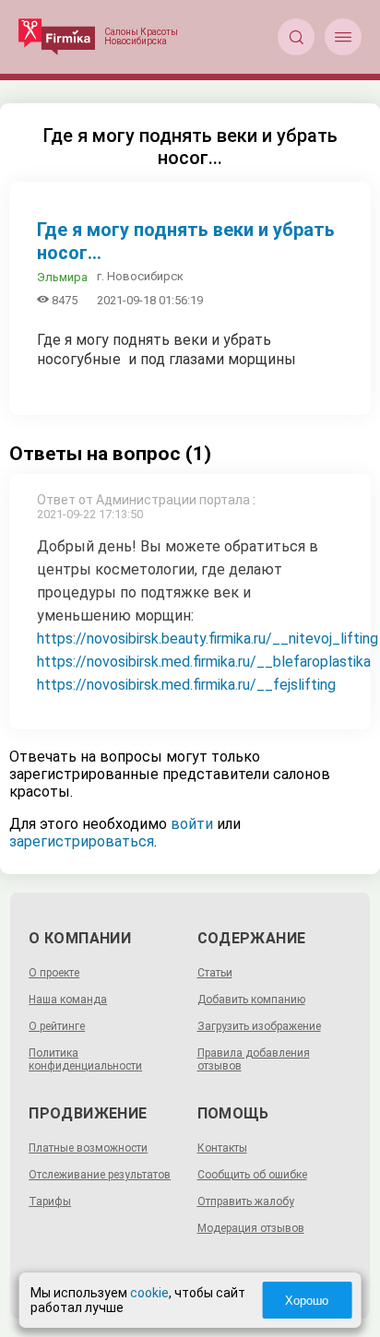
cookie (149, 1292)
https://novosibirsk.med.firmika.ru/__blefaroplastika (204, 661)
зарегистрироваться (81, 841)
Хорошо (306, 1300)
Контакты (222, 1148)
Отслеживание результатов (100, 1174)
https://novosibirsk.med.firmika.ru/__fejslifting (186, 684)
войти (192, 824)
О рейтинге (57, 1026)
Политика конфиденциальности (85, 1059)
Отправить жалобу (245, 1201)
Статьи (214, 972)
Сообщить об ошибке (252, 1174)
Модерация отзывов (250, 1228)
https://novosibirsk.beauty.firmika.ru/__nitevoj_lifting (207, 638)
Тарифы (50, 1201)
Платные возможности (88, 1148)
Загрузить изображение (259, 1026)
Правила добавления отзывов (253, 1059)
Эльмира (62, 277)
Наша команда (68, 999)
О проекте (54, 972)
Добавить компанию (251, 999)
